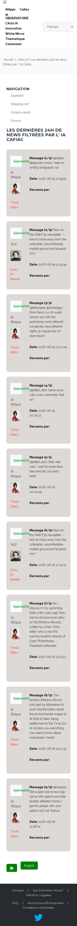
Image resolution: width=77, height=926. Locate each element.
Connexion (13, 44)
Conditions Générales (38, 908)
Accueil (8, 59)
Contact (18, 890)
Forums (16, 120)
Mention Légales (38, 895)
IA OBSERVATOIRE (17, 16)
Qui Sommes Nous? (48, 890)
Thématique (15, 39)
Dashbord (17, 95)
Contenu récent (21, 112)
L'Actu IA (11, 23)
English (29, 865)
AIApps (10, 9)
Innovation (13, 28)
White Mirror (15, 33)
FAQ (15, 903)
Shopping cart (20, 104)
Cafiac (24, 9)
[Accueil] (5, 2)
